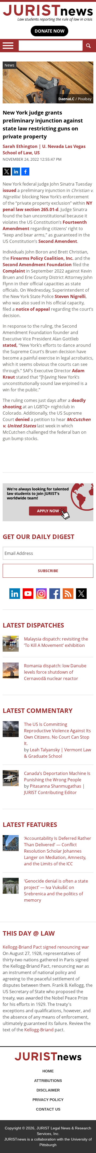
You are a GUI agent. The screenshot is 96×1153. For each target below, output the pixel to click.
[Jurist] (48, 13)
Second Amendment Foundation (37, 265)
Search (88, 45)
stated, (10, 345)
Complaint (14, 271)
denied (22, 419)
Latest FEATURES (30, 824)
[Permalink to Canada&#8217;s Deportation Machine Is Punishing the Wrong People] (11, 778)
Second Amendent (57, 241)
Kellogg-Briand (39, 1030)
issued (9, 190)
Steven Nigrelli (70, 296)
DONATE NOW (49, 31)
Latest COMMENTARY (38, 710)
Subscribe (48, 570)
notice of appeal (33, 309)
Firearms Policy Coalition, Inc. (42, 258)
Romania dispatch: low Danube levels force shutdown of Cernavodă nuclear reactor (55, 672)
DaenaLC (66, 98)
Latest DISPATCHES (33, 625)
